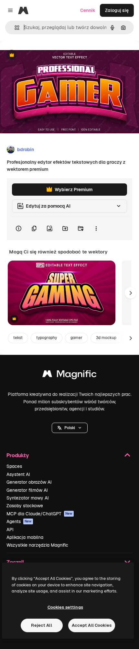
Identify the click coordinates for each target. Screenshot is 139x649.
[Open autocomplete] (14, 27)
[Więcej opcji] (96, 228)
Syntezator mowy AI (27, 498)
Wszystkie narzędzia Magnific (37, 545)
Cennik (87, 10)
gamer (76, 337)
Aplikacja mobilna (24, 537)
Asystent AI (18, 474)
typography (46, 337)
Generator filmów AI (27, 490)
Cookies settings (65, 607)
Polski (69, 427)
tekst (18, 337)
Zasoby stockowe (24, 506)
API (10, 529)
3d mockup (106, 337)
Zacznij (15, 562)
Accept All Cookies (92, 625)
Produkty (17, 455)
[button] (70, 428)
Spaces (14, 466)
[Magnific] (69, 375)
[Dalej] (130, 293)
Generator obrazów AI (29, 482)
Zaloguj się (117, 10)
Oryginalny (44, 55)
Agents (19, 521)
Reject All (41, 625)
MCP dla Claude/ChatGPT (39, 514)
